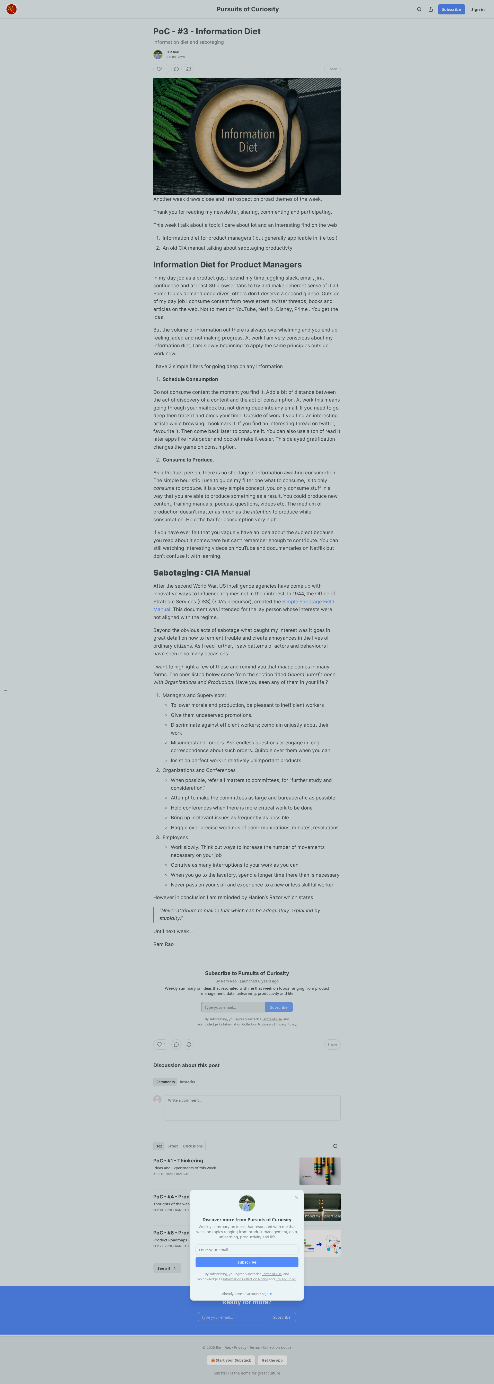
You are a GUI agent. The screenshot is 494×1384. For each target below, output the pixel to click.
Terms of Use (272, 1274)
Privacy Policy (286, 1279)
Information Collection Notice (245, 1279)
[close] (296, 1197)
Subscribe (247, 1262)
